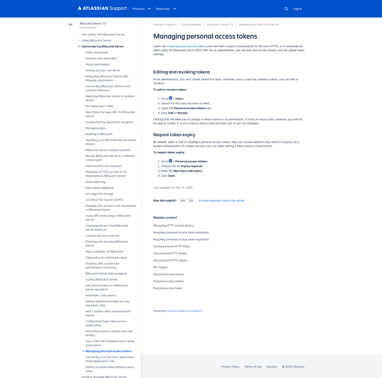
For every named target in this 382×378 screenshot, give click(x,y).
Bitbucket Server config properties (108, 150)
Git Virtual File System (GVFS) (104, 199)
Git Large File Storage (99, 193)
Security (272, 366)
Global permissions (98, 64)
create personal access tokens (186, 46)
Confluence (173, 310)
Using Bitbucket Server (96, 40)
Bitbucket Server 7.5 (93, 23)
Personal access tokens (168, 274)
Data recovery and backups (104, 165)
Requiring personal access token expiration (181, 232)
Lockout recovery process (102, 235)
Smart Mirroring (95, 181)
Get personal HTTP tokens (170, 253)
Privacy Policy (230, 366)
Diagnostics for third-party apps (106, 257)
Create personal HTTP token (171, 246)
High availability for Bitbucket (104, 251)
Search (286, 9)
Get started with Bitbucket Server (103, 34)
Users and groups (97, 52)
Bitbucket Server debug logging (106, 273)
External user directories (101, 58)
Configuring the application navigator (109, 122)
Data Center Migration (100, 187)
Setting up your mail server (103, 70)
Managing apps (96, 128)
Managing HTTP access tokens (173, 225)
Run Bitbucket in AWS (99, 106)
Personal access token (167, 288)
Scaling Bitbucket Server (101, 279)
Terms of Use (253, 366)
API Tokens (160, 267)
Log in (297, 8)
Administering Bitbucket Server (103, 46)
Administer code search (101, 295)
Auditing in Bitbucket (99, 134)
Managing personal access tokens (109, 351)
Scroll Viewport (193, 310)
